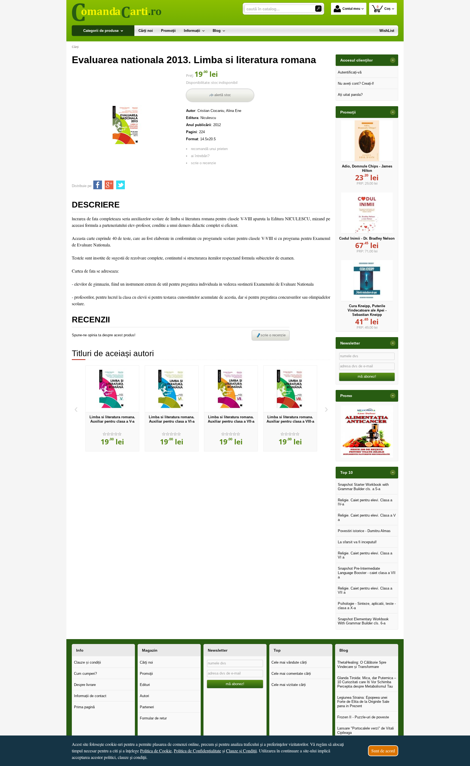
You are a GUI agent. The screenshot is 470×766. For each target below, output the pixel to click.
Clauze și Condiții (241, 750)
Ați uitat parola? (350, 95)
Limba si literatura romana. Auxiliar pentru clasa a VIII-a (290, 419)
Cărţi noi (146, 662)
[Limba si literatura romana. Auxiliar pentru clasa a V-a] (112, 388)
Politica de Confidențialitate (197, 750)
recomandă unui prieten (209, 149)
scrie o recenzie (203, 163)
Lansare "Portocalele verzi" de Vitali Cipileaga (365, 730)
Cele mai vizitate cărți (288, 685)
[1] (318, 8)
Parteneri (147, 707)
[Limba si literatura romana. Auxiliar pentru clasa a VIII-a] (290, 388)
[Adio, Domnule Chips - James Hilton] (367, 140)
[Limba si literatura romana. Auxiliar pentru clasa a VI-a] (171, 388)
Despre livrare (85, 685)
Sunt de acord (383, 750)
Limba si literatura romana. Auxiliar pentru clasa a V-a (112, 419)
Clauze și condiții (87, 662)
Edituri (145, 685)
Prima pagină (84, 707)
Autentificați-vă (349, 72)
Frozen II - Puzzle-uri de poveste (363, 717)
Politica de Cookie (156, 750)
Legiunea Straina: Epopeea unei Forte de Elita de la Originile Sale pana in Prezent (363, 701)
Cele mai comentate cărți (291, 674)
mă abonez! (367, 376)
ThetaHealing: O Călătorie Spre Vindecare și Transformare (361, 664)
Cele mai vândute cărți (289, 662)
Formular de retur (153, 718)
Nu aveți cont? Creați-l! (356, 83)
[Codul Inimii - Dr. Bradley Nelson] (367, 213)
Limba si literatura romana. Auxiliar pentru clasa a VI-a (171, 419)
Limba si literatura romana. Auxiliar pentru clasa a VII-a (231, 419)
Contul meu (351, 9)
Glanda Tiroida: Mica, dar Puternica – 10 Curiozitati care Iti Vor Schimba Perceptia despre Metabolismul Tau (366, 682)
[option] (112, 408)
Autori (144, 696)
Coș (384, 8)
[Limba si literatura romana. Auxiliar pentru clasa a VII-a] (231, 388)
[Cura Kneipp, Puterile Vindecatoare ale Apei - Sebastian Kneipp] (367, 280)
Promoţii (146, 674)
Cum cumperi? (85, 674)
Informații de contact (90, 696)
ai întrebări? (200, 156)
